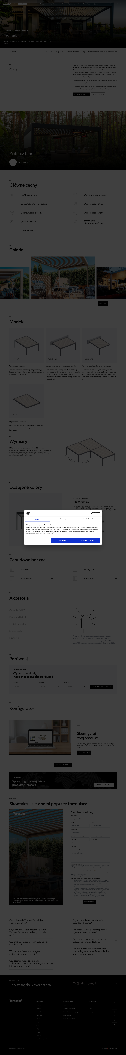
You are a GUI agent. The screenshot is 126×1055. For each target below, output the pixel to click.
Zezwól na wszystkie (87, 540)
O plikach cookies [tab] (88, 519)
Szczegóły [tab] (63, 519)
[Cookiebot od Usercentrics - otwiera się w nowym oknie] (92, 513)
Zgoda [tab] (37, 519)
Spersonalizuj (62, 540)
